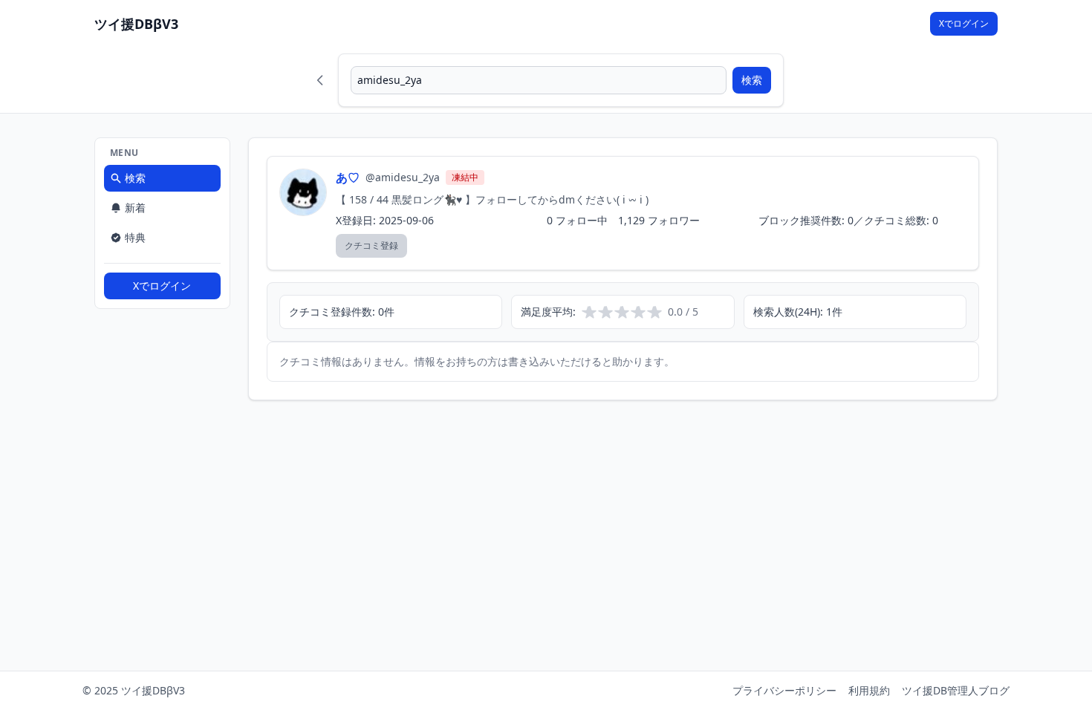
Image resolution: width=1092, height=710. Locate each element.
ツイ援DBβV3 (136, 24)
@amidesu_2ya (402, 177)
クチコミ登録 (371, 245)
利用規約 (869, 690)
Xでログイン (964, 23)
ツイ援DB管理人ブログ (956, 690)
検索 (751, 80)
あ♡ (348, 177)
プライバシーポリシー (784, 690)
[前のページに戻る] (320, 80)
